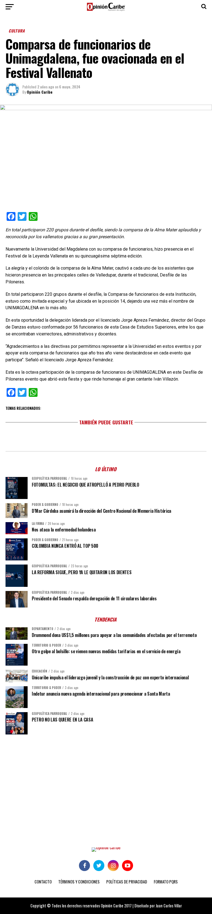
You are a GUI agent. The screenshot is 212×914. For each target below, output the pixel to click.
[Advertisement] (106, 781)
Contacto (43, 882)
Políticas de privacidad (126, 882)
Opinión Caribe (39, 92)
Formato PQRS (166, 882)
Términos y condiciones (79, 882)
